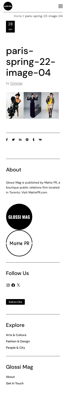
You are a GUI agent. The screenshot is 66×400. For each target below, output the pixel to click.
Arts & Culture (16, 335)
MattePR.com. (38, 192)
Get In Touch (15, 383)
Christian (16, 83)
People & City (15, 348)
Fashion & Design (18, 341)
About (10, 377)
